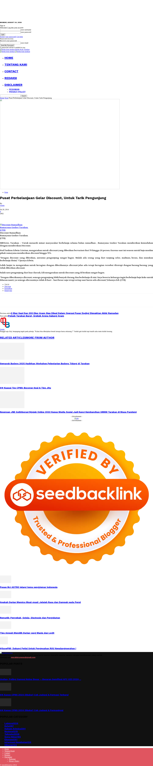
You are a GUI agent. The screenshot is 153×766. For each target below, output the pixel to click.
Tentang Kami (15, 64)
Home (8, 57)
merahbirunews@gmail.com (23, 657)
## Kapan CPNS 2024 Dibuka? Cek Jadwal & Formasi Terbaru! (34, 694)
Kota (6, 98)
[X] (11, 217)
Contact (11, 71)
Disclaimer (13, 84)
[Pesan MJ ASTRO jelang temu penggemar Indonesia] (5, 582)
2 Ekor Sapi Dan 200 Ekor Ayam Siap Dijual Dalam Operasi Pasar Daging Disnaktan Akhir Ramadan (65, 313)
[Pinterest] (20, 217)
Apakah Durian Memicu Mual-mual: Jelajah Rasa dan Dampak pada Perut (40, 602)
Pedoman (14, 89)
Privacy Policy (17, 92)
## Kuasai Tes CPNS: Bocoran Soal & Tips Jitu (25, 387)
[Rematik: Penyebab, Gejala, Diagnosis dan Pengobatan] (5, 613)
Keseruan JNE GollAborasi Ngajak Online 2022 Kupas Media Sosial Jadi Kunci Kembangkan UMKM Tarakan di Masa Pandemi (68, 412)
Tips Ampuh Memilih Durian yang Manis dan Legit (27, 633)
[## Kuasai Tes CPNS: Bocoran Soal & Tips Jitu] (12, 383)
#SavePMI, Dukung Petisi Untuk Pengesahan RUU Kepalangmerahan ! (38, 648)
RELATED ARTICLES (13, 337)
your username (26, 30)
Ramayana (8, 291)
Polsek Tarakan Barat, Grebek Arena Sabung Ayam (36, 315)
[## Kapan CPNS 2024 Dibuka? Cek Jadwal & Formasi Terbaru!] (5, 690)
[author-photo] (5, 327)
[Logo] (7, 52)
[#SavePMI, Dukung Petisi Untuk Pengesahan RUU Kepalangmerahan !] (4, 644)
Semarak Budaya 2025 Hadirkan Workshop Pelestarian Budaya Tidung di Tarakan (44, 363)
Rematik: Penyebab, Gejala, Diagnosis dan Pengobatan (30, 617)
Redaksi (10, 78)
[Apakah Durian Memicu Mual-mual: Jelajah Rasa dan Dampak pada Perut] (5, 597)
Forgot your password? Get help (11, 37)
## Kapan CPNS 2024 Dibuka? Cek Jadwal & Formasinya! (31, 710)
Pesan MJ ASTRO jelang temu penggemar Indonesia (28, 587)
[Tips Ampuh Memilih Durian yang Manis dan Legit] (5, 628)
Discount (7, 286)
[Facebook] (3, 217)
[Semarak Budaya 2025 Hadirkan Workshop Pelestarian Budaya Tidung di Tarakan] (12, 359)
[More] (36, 217)
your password (26, 32)
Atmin (2, 205)
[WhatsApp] (28, 217)
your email (24, 43)
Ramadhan (8, 289)
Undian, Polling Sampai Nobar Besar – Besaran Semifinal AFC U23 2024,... (40, 679)
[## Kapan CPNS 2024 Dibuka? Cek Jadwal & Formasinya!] (5, 706)
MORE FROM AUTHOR (40, 337)
